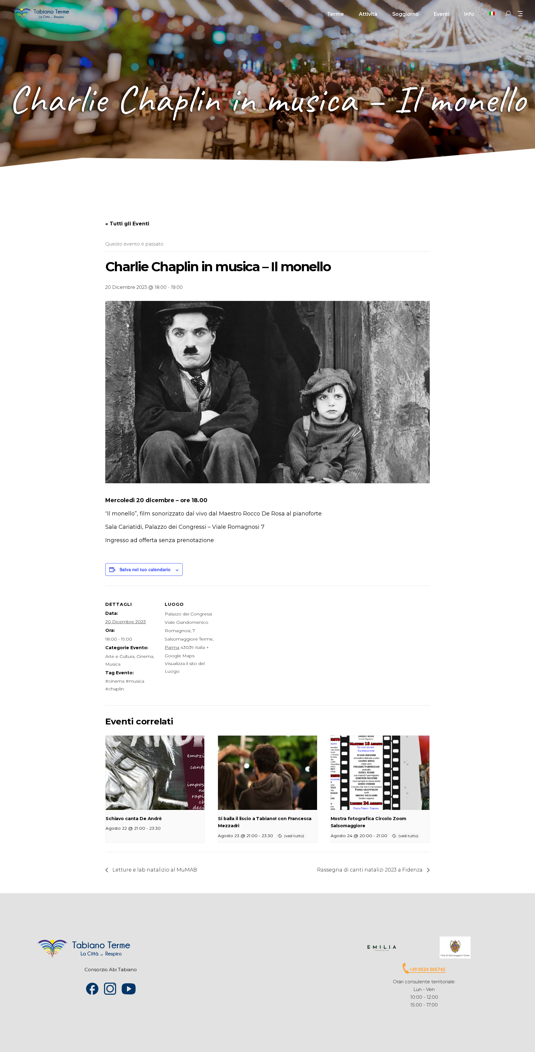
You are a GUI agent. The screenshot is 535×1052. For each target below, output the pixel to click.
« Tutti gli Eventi (127, 224)
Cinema (145, 656)
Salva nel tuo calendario (145, 569)
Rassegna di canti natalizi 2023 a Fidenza (370, 870)
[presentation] (155, 773)
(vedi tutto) (294, 835)
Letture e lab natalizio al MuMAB (154, 870)
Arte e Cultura (119, 656)
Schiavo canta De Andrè (134, 818)
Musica (112, 664)
